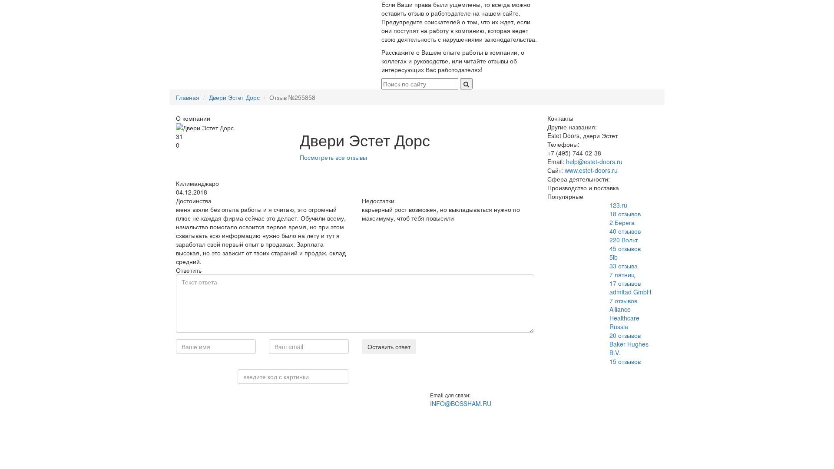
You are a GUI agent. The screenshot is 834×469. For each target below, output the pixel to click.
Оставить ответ (388, 346)
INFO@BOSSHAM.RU (460, 403)
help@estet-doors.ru (594, 161)
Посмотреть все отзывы (333, 157)
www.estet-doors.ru (591, 170)
